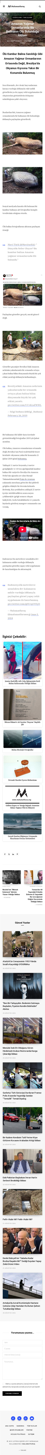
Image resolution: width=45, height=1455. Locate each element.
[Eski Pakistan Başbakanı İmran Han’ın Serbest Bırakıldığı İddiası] (22, 1161)
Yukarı (23, 1450)
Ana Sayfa (9, 1426)
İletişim (31, 1434)
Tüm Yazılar (32, 1426)
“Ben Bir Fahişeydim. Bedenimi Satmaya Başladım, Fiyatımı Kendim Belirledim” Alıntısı (21, 1006)
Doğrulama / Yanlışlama (22, 17)
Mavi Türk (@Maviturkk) (21, 244)
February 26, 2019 (17, 415)
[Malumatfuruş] (16, 6)
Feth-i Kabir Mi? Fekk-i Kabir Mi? (17, 1219)
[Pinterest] (17, 854)
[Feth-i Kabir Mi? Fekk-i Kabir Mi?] (22, 1202)
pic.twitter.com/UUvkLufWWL (24, 405)
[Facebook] (5, 854)
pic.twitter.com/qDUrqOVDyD (24, 604)
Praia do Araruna (27, 479)
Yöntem (29, 1430)
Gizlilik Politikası (18, 1434)
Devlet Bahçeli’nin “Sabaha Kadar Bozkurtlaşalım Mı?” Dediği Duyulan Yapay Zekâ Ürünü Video (22, 1261)
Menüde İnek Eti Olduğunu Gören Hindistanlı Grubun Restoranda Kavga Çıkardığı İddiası (20, 1051)
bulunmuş (22, 458)
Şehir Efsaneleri (17, 1430)
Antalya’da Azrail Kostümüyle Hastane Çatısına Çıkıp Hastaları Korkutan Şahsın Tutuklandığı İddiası (21, 1306)
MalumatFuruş (28, 1444)
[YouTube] (32, 1418)
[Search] (39, 6)
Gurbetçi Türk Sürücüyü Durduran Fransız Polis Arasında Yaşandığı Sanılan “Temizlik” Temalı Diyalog (22, 1096)
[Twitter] (9, 854)
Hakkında (20, 1426)
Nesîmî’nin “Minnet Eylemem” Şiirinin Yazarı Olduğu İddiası (11, 892)
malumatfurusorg (14, 41)
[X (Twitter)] (19, 1418)
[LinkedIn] (13, 854)
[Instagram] (26, 1418)
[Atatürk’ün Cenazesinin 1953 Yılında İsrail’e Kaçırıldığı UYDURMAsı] (22, 944)
